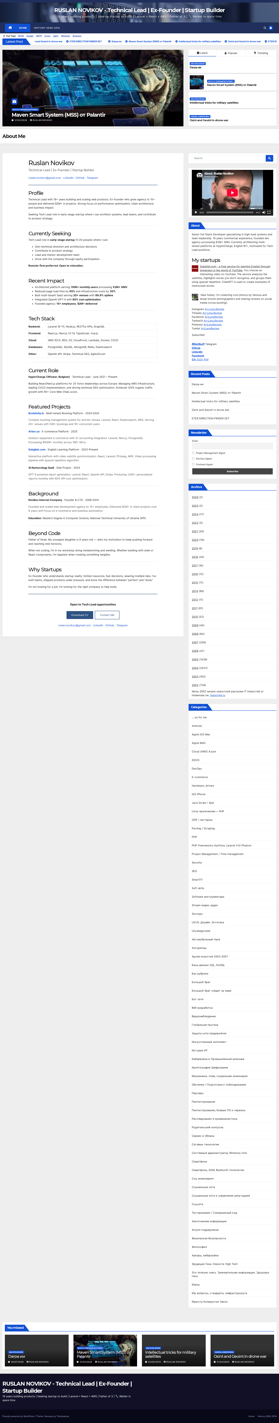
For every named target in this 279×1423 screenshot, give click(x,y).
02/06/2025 (21, 120)
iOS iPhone (198, 794)
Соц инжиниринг (203, 1178)
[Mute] (263, 212)
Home (23, 27)
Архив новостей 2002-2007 (210, 956)
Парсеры (197, 1093)
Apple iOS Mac (201, 734)
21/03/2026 (86, 1362)
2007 (195, 642)
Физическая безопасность (209, 1238)
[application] (232, 192)
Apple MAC (199, 743)
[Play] (196, 212)
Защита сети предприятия (209, 1033)
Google (30, 36)
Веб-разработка (202, 1007)
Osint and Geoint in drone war (209, 120)
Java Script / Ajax (203, 802)
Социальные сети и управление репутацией (221, 1195)
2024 (195, 514)
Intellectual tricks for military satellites (57, 115)
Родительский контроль (207, 1127)
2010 (195, 616)
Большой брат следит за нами (211, 990)
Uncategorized (20, 110)
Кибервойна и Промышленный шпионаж (218, 1059)
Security (197, 862)
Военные (77, 36)
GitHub (80, 177)
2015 (195, 582)
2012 (195, 599)
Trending (262, 53)
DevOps (197, 768)
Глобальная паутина (205, 1024)
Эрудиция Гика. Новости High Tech (215, 1264)
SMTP (39, 36)
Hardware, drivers (203, 785)
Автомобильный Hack (206, 939)
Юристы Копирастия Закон (210, 1301)
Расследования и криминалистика (214, 1118)
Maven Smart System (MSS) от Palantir (232, 85)
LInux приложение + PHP (208, 811)
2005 (195, 659)
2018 (195, 557)
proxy (47, 36)
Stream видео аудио (205, 905)
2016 (195, 574)
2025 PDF (200, 359)
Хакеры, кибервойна (200, 116)
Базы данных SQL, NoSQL (208, 965)
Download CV (79, 615)
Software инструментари (208, 896)
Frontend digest (204, 464)
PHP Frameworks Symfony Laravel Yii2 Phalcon (222, 845)
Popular (232, 53)
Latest (204, 52)
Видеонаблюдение (204, 1016)
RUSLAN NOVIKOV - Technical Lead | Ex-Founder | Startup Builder (139, 10)
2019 (195, 548)
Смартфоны (199, 1161)
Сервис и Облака (203, 1135)
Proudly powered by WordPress (18, 1416)
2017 (195, 565)
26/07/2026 (17, 1362)
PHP (194, 836)
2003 (195, 676)
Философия (199, 1246)
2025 (195, 505)
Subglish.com (37, 449)
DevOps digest (203, 458)
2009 (195, 625)
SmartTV (197, 879)
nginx (55, 36)
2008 (195, 633)
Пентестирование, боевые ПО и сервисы (218, 1110)
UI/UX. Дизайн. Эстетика (208, 922)
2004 (195, 668)
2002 (195, 685)
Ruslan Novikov (42, 120)
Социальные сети (203, 1187)
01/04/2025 (223, 1362)
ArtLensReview (214, 316)
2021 (195, 531)
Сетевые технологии (205, 1144)
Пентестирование (203, 1101)
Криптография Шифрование (210, 1067)
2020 (195, 539)
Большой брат (201, 982)
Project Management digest (210, 453)
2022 (195, 522)
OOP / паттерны (202, 819)
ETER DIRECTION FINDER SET (210, 418)
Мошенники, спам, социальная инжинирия (220, 1076)
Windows (65, 36)
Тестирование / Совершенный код (214, 1212)
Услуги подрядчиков (205, 1229)
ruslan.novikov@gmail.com (44, 177)
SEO (194, 871)
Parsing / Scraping (203, 828)
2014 (195, 591)
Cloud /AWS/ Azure (204, 751)
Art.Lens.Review (214, 309)
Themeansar (63, 1416)
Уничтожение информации (209, 1221)
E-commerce (200, 777)
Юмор (196, 1284)
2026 (195, 497)
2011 (194, 608)
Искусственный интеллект (221, 81)
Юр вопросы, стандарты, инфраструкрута (219, 1293)
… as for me (199, 717)
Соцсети (197, 1204)
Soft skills (198, 888)
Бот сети (198, 999)
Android (197, 725)
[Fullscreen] (269, 212)
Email (195, 440)
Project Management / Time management (217, 854)
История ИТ (200, 1050)
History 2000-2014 (47, 27)
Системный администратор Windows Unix (219, 1153)
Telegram (92, 177)
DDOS (21, 36)
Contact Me (107, 615)
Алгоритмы (199, 948)
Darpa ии (195, 67)
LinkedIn (68, 177)
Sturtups (197, 913)
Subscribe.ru (217, 695)
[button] (265, 27)
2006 (195, 651)
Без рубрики (200, 973)
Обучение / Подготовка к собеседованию (219, 1084)
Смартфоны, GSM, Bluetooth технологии (218, 1170)
